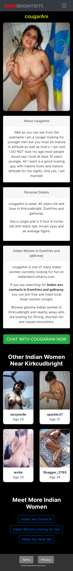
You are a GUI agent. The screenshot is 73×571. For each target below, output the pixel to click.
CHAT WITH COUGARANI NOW (37, 339)
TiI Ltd (49, 566)
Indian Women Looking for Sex (36, 529)
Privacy (46, 559)
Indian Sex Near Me (37, 539)
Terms (26, 559)
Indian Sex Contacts (36, 519)
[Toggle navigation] (64, 6)
